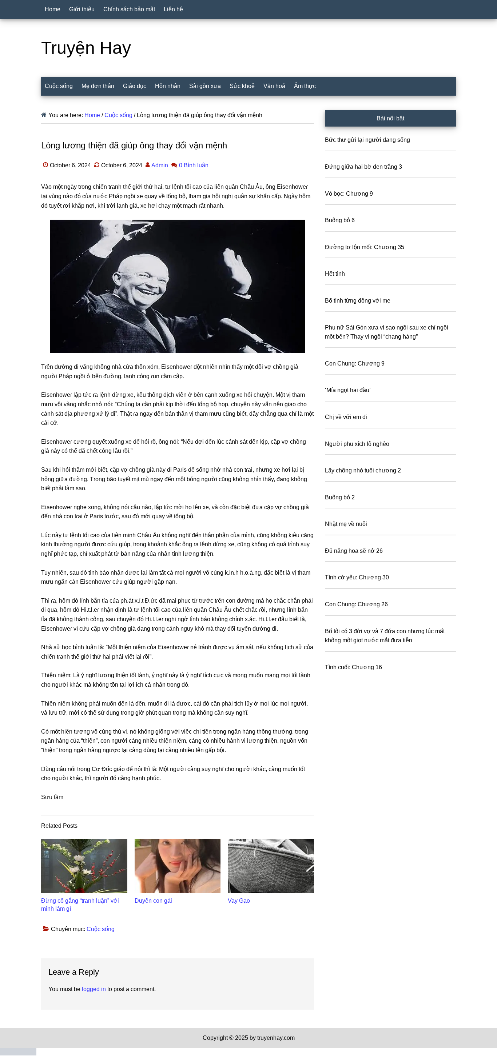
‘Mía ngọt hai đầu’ (348, 390)
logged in (94, 989)
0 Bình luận (193, 165)
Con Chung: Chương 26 (356, 604)
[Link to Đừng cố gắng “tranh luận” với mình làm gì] (84, 866)
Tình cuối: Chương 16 (353, 667)
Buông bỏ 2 (340, 497)
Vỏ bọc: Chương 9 (349, 194)
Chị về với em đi (346, 417)
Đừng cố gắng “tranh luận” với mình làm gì (80, 905)
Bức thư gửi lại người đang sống (367, 140)
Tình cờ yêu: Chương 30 (357, 577)
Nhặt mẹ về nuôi (346, 524)
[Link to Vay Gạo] (271, 866)
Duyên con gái (153, 901)
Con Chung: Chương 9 (355, 363)
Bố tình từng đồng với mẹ (357, 301)
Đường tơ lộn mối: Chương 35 (364, 247)
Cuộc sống (101, 929)
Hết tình (335, 274)
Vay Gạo (239, 901)
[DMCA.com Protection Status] (18, 1053)
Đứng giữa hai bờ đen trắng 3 (363, 167)
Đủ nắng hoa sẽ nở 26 (354, 551)
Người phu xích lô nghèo (357, 444)
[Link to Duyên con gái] (178, 866)
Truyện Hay (86, 47)
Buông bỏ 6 (340, 220)
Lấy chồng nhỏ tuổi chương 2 (363, 470)
